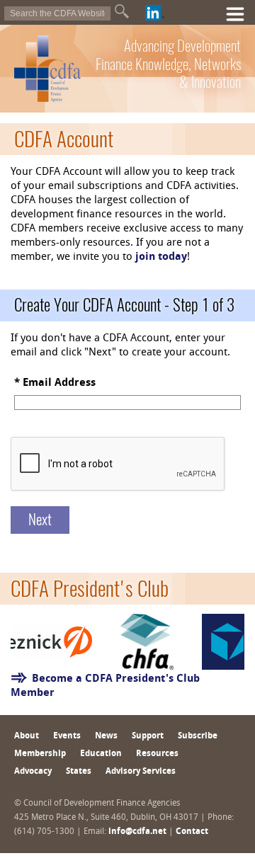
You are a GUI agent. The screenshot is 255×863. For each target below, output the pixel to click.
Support (148, 736)
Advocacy (33, 771)
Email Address (59, 383)
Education (101, 754)
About (26, 736)
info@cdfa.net (137, 832)
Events (67, 736)
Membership (40, 754)
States (78, 771)
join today (161, 257)
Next (40, 519)
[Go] (122, 11)
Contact (192, 832)
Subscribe (197, 736)
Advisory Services (141, 771)
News (106, 736)
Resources (157, 754)
